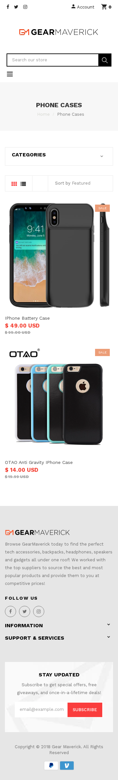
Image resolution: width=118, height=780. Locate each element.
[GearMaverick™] (37, 532)
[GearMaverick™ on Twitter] (16, 6)
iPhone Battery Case (27, 318)
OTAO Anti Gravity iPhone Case (39, 462)
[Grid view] (14, 184)
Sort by (62, 183)
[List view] (23, 184)
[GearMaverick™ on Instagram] (25, 6)
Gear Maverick (66, 746)
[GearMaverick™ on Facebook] (8, 6)
